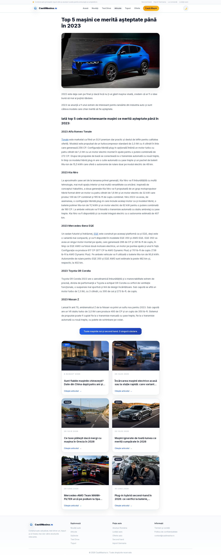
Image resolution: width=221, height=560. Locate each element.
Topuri (128, 8)
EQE (96, 233)
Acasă (85, 8)
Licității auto (183, 2)
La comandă (172, 2)
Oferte (137, 8)
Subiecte (74, 535)
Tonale (65, 139)
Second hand (147, 2)
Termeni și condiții (162, 528)
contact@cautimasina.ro (164, 535)
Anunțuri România (120, 528)
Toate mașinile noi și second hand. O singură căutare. (110, 331)
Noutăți (95, 8)
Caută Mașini (151, 8)
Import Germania (160, 2)
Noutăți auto (76, 528)
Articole (118, 8)
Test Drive (106, 8)
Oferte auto (117, 535)
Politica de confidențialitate (165, 532)
